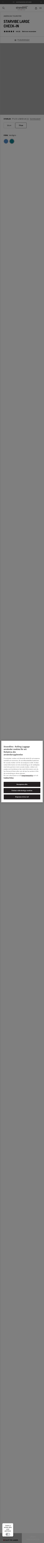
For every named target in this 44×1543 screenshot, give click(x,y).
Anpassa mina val (22, 797)
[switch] (8, 1534)
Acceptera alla (22, 784)
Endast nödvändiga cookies (22, 790)
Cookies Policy (9, 778)
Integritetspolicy (27, 775)
